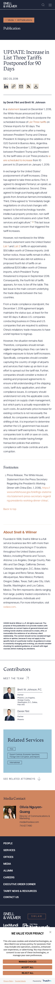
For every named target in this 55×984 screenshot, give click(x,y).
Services (9, 850)
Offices (8, 857)
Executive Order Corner (19, 884)
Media (11, 20)
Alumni (8, 871)
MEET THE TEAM (13, 679)
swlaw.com (9, 607)
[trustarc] (46, 981)
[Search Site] (43, 5)
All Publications (24, 20)
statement (13, 109)
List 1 (6, 246)
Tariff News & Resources (20, 891)
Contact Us (11, 897)
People (8, 843)
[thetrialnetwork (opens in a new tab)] (36, 926)
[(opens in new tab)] (6, 86)
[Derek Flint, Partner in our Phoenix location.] (24, 715)
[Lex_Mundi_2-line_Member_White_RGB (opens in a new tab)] (10, 926)
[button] (50, 932)
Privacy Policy (8, 981)
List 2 (17, 246)
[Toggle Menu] (50, 5)
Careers (9, 877)
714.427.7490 (26, 826)
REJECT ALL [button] (27, 973)
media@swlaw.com (29, 822)
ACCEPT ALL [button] (27, 967)
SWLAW (36, 916)
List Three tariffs (37, 122)
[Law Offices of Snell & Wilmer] (10, 5)
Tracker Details (20, 981)
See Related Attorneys (19, 779)
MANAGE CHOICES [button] (27, 961)
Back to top (9, 509)
